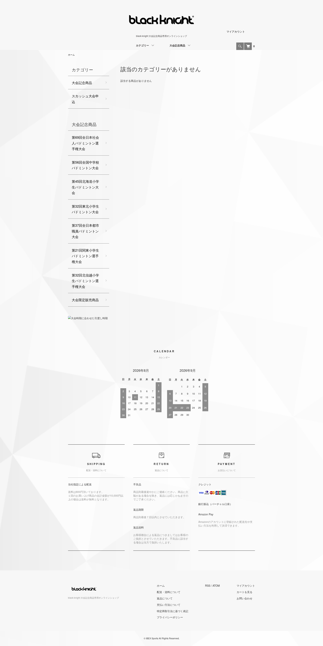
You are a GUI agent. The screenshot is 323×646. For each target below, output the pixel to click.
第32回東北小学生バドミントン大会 (85, 209)
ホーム (71, 54)
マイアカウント (236, 31)
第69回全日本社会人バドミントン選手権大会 (85, 143)
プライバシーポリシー (170, 617)
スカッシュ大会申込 (85, 98)
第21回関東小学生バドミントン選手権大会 (85, 256)
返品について (165, 598)
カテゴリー (142, 45)
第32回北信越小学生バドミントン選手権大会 (85, 281)
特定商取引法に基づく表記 (172, 611)
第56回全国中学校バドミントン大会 (85, 165)
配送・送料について (168, 592)
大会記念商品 (177, 45)
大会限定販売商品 (85, 299)
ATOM (216, 585)
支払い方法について (168, 605)
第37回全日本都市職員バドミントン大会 (85, 231)
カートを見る (244, 592)
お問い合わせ (244, 598)
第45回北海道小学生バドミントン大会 (85, 187)
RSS (207, 585)
